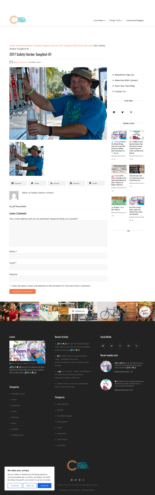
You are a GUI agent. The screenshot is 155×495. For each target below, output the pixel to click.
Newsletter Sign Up (124, 74)
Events (59, 428)
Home (12, 45)
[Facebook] (114, 112)
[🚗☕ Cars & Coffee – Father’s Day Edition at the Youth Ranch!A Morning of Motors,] (118, 169)
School (13, 411)
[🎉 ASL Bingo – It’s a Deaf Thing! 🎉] (118, 201)
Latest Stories (31, 363)
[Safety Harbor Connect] (78, 462)
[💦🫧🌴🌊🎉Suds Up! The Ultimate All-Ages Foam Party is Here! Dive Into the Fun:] (118, 136)
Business (60, 410)
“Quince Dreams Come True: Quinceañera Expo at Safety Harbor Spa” (136, 178)
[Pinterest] (128, 345)
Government (61, 433)
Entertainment (62, 422)
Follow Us (80, 311)
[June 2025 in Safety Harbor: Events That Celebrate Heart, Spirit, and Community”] (136, 201)
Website (13, 274)
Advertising (63, 490)
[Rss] (137, 345)
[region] (29, 478)
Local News (98, 20)
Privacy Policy (74, 490)
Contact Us (120, 91)
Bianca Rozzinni (16, 363)
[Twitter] (122, 112)
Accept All (44, 485)
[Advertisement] (77, 7)
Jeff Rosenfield (21, 62)
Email (12, 263)
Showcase (15, 417)
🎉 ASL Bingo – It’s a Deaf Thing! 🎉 (117, 208)
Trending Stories (17, 435)
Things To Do (115, 20)
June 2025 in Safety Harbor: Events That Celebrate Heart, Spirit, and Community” (136, 210)
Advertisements (63, 404)
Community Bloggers (135, 20)
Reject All (29, 485)
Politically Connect (18, 394)
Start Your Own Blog (125, 85)
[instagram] (131, 112)
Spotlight (14, 429)
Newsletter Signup (87, 490)
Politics (14, 399)
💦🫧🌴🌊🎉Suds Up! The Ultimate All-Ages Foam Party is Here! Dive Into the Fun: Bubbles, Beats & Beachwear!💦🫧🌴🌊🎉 (118, 147)
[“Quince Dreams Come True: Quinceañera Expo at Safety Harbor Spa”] (136, 169)
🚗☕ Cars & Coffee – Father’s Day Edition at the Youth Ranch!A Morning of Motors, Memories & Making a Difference (118, 180)
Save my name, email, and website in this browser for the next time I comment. (51, 285)
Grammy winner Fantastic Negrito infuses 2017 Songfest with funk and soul (54, 45)
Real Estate (15, 405)
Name (13, 251)
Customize (15, 485)
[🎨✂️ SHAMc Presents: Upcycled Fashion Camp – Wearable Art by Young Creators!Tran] (136, 136)
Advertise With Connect (126, 80)
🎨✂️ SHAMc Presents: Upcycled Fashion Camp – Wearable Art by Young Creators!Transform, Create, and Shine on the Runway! (136, 147)
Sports (13, 423)
